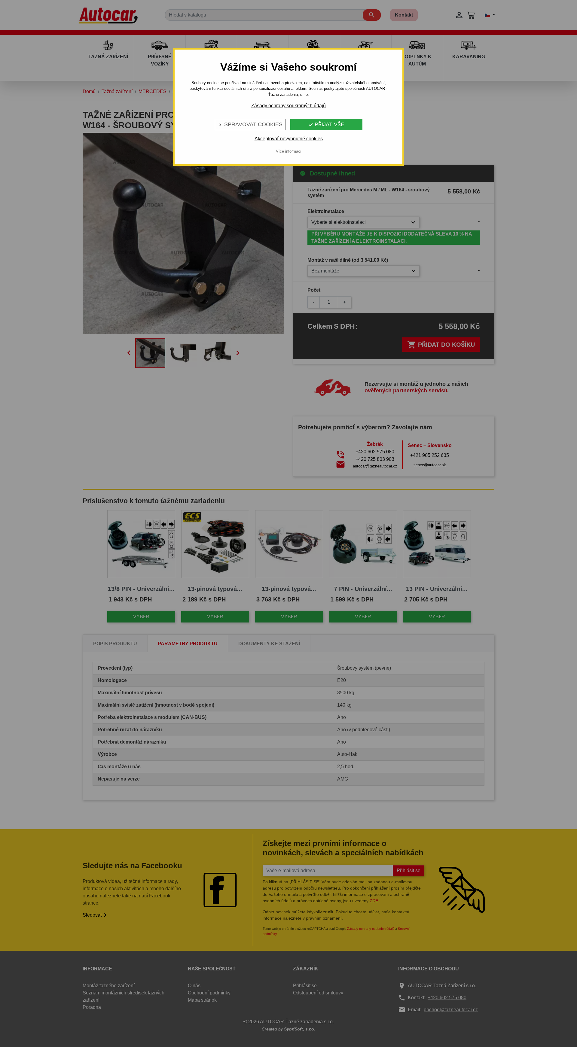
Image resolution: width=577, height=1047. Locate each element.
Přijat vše (326, 124)
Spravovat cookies (250, 124)
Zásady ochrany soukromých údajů (288, 105)
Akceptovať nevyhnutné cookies (289, 138)
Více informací (288, 151)
